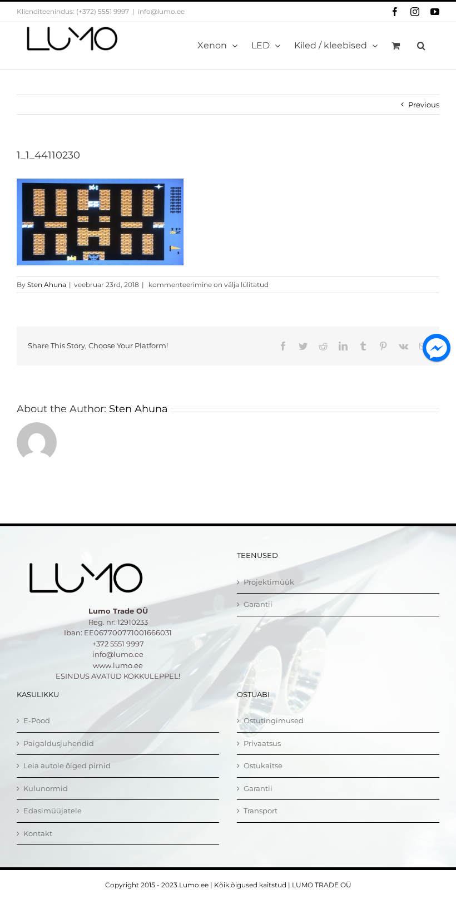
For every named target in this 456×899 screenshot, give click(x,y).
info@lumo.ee (161, 11)
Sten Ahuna (46, 284)
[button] (421, 45)
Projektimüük (269, 581)
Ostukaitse (263, 765)
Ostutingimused (274, 720)
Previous (423, 104)
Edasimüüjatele (52, 810)
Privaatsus (262, 743)
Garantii (258, 604)
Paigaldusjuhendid (58, 743)
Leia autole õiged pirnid (67, 765)
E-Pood (36, 720)
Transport (260, 810)
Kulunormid (45, 788)
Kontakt (37, 833)
